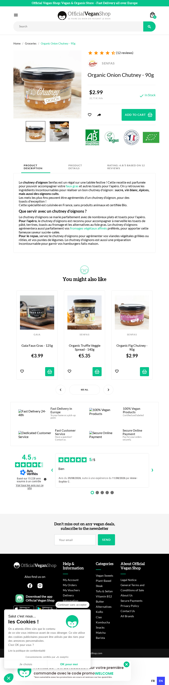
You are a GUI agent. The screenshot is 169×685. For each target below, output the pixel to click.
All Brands (127, 616)
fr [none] (153, 681)
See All (84, 389)
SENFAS (108, 63)
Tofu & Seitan (104, 591)
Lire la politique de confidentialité (26, 650)
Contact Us (128, 611)
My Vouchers (71, 590)
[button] (9, 678)
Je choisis (25, 664)
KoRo (99, 612)
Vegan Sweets (104, 575)
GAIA (37, 334)
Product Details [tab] (75, 167)
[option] (153, 681)
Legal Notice (128, 580)
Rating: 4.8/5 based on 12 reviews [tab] (126, 167)
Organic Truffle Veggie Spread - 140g (85, 347)
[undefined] (45, 479)
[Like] (90, 115)
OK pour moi (69, 664)
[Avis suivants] (152, 470)
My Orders (70, 585)
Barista (100, 637)
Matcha (101, 632)
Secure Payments (131, 600)
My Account (71, 580)
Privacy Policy (130, 606)
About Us (127, 595)
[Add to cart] (49, 371)
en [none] (161, 681)
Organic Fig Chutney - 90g (132, 347)
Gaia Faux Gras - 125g (37, 345)
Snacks (100, 627)
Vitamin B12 (104, 596)
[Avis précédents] (52, 470)
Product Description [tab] (33, 167)
